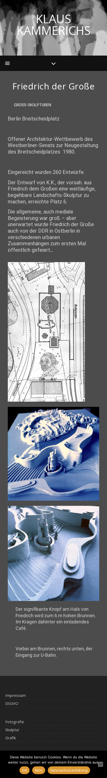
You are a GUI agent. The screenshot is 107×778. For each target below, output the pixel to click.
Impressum (15, 695)
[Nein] (100, 764)
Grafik (10, 737)
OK (24, 770)
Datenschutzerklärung (69, 770)
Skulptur (12, 729)
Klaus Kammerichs (54, 24)
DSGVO (11, 703)
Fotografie (14, 721)
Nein (39, 770)
